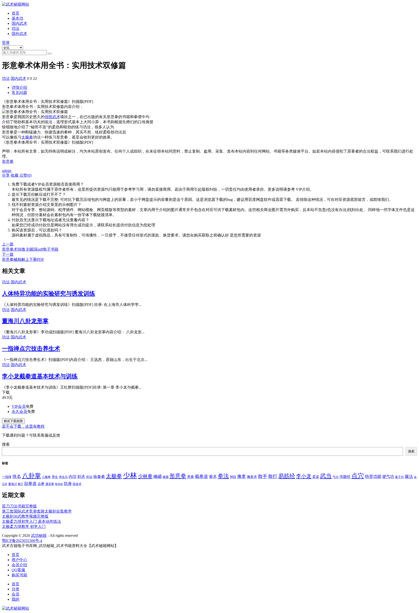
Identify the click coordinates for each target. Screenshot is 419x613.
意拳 (190, 477)
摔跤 (233, 477)
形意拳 (8, 161)
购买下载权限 (13, 421)
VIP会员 (19, 406)
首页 (15, 13)
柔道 (315, 477)
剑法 (89, 477)
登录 (6, 43)
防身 (68, 484)
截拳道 (201, 476)
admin (6, 171)
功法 (15, 28)
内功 (72, 476)
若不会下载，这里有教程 (23, 426)
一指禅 (6, 477)
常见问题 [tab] (19, 92)
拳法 (223, 476)
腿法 (409, 476)
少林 (130, 475)
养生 (55, 477)
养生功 (63, 477)
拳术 (213, 476)
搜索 (6, 444)
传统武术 (52, 117)
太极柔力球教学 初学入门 (24, 526)
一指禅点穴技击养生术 (31, 348)
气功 (335, 477)
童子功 (399, 477)
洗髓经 (344, 477)
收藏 (14, 175)
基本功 (17, 18)
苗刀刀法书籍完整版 (19, 506)
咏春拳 (99, 476)
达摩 (41, 484)
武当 (326, 476)
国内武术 (19, 23)
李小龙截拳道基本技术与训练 (40, 376)
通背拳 (49, 484)
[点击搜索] (50, 53)
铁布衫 (59, 484)
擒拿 (241, 476)
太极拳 (27, 137)
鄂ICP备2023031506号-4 (22, 541)
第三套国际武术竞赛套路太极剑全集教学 (37, 511)
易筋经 (286, 476)
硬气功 (388, 476)
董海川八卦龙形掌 (25, 321)
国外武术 (19, 34)
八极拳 (46, 477)
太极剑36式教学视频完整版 (25, 516)
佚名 (16, 476)
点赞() (25, 175)
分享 (6, 175)
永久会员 (19, 411)
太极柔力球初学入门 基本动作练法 (31, 521)
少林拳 (145, 476)
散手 (262, 476)
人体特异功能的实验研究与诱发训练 (48, 293)
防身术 (77, 484)
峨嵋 (157, 476)
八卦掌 (31, 475)
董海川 (12, 484)
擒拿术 (252, 477)
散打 (272, 476)
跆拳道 (30, 483)
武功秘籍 (39, 535)
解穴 (20, 484)
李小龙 (303, 476)
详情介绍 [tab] (19, 87)
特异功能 (373, 476)
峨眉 (166, 477)
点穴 (357, 475)
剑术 (81, 476)
